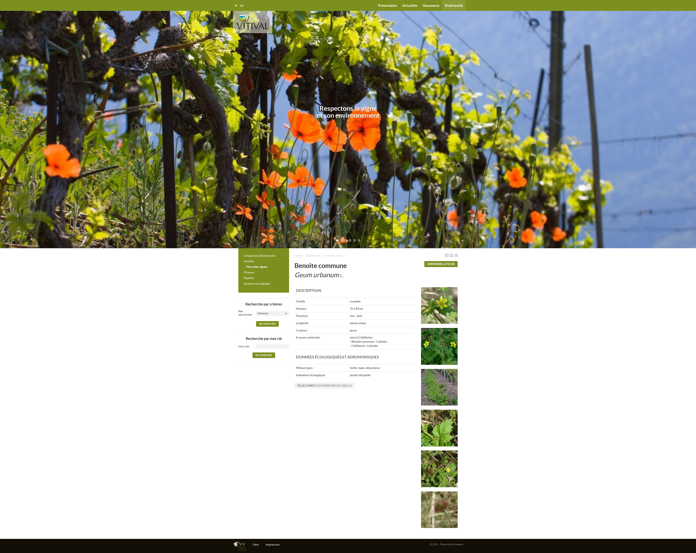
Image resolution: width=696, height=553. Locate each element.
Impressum (272, 544)
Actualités (409, 5)
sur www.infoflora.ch (325, 385)
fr (236, 5)
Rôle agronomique (242, 313)
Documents (431, 5)
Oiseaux (249, 272)
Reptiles (249, 278)
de (241, 5)
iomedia (458, 544)
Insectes (249, 261)
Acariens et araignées (257, 283)
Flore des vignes (256, 266)
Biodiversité (454, 5)
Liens (255, 544)
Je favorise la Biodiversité (259, 255)
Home (298, 255)
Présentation (387, 5)
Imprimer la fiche (441, 264)
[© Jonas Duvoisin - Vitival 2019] (439, 346)
